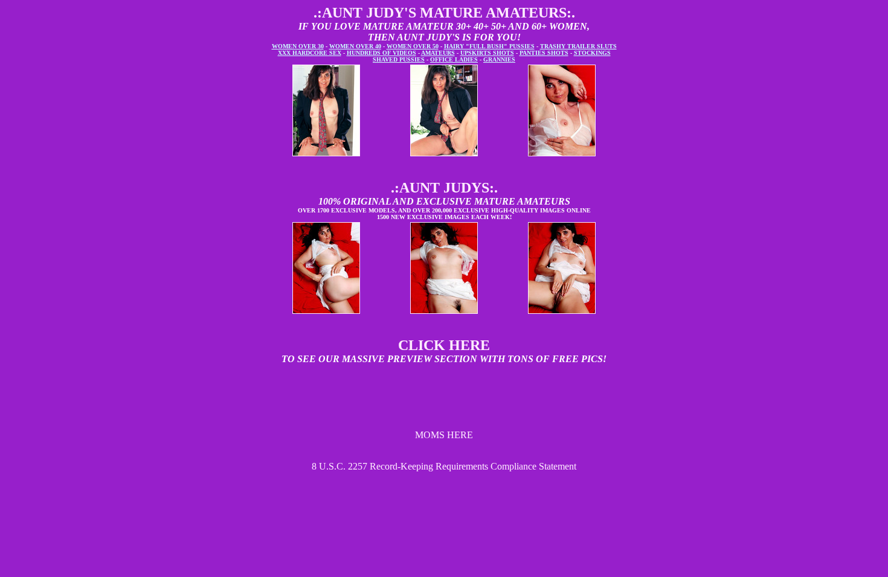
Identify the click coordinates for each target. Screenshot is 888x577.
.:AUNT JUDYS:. (444, 188)
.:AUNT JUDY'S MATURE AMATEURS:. (444, 13)
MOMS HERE (444, 435)
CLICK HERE (444, 345)
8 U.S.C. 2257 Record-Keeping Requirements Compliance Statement (444, 466)
